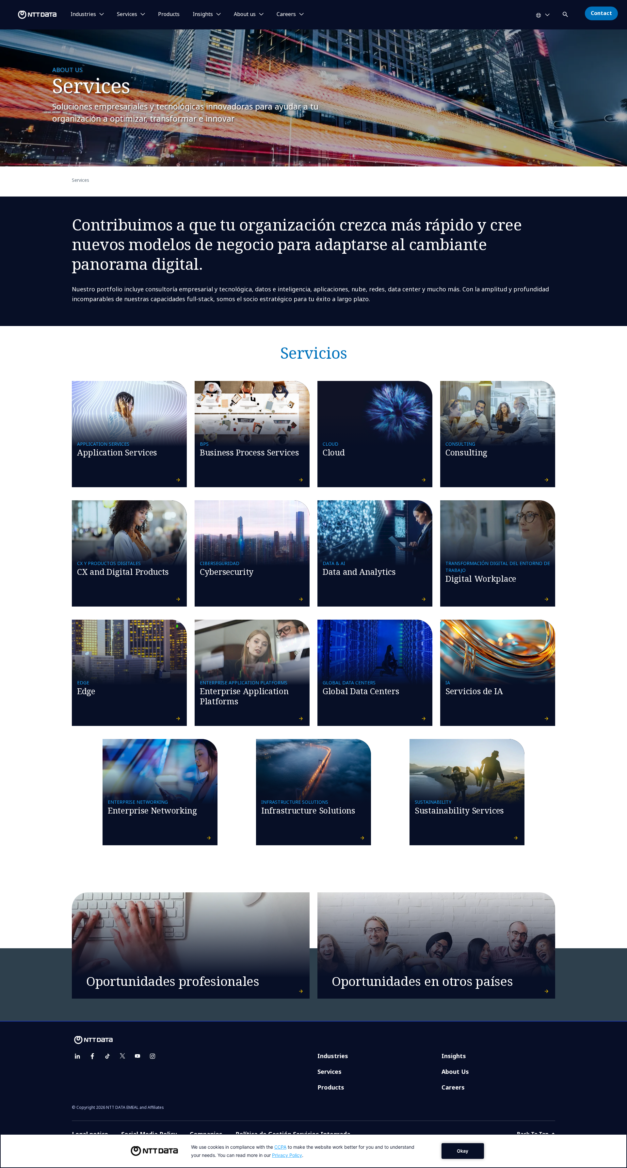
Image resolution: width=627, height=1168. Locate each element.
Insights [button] (203, 14)
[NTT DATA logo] (29, 14)
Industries (332, 1056)
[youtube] (137, 1056)
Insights (454, 1056)
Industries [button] (83, 14)
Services (329, 1071)
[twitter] (122, 1056)
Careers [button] (286, 14)
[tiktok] (107, 1056)
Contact (601, 13)
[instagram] (152, 1056)
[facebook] (92, 1056)
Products (169, 14)
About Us (455, 1071)
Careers (453, 1087)
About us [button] (245, 14)
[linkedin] (77, 1056)
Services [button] (127, 14)
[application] (313, 1151)
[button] (566, 13)
